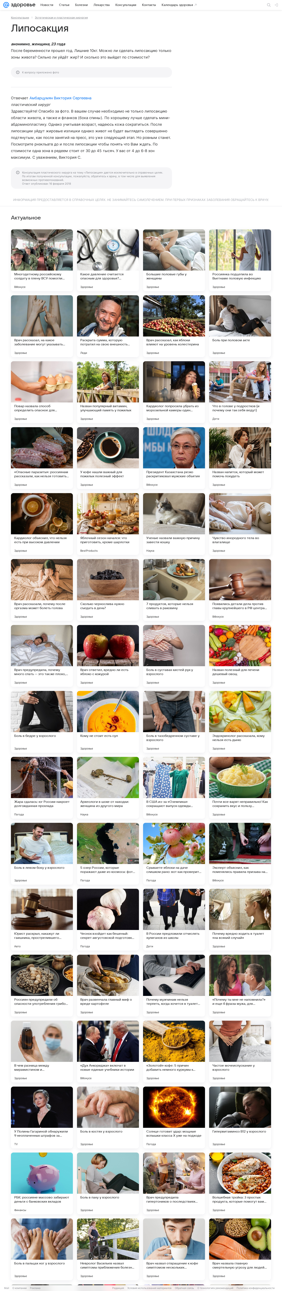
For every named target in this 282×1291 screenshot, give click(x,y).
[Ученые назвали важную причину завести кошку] (174, 524)
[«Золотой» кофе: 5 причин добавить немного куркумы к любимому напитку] (174, 1051)
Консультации (20, 17)
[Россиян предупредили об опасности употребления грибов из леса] (42, 986)
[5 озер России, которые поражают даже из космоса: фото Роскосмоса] (108, 854)
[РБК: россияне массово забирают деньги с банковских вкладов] (42, 1183)
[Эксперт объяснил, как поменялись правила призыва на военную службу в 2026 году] (240, 854)
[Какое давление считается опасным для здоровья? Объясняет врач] (108, 260)
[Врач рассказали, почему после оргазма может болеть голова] (42, 590)
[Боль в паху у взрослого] (108, 1183)
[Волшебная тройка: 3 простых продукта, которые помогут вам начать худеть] (240, 1183)
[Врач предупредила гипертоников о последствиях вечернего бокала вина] (174, 1183)
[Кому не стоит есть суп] (108, 722)
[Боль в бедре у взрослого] (42, 722)
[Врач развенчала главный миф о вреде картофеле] (108, 986)
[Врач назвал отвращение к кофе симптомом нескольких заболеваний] (174, 1249)
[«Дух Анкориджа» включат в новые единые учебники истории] (108, 1051)
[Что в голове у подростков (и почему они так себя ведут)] (240, 392)
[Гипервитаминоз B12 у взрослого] (240, 1117)
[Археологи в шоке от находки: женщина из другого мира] (108, 788)
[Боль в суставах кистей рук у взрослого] (174, 656)
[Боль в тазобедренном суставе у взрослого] (174, 722)
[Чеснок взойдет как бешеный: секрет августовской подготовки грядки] (108, 920)
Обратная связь (184, 1288)
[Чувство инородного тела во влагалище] (240, 524)
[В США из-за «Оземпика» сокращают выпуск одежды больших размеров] (174, 788)
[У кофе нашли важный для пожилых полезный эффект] (108, 458)
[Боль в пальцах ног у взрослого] (42, 1249)
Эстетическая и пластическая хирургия (61, 17)
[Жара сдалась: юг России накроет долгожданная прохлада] (42, 788)
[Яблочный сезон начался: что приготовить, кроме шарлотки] (108, 524)
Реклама (35, 1288)
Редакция (118, 1288)
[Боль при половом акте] (240, 326)
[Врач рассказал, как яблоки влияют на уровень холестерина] (174, 326)
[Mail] (6, 5)
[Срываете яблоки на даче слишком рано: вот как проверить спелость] (174, 854)
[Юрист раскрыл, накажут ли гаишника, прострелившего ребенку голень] (42, 920)
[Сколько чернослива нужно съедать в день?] (108, 590)
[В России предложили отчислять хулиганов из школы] (174, 920)
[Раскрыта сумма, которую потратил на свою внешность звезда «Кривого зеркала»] (108, 326)
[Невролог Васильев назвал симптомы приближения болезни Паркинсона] (108, 1249)
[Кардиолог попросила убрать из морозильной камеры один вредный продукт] (174, 392)
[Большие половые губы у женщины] (174, 260)
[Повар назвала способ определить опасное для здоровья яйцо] (42, 392)
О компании (19, 1288)
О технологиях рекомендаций (215, 1288)
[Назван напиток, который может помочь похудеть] (240, 458)
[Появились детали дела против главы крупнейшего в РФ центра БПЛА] (240, 590)
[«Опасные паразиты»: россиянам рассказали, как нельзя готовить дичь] (42, 458)
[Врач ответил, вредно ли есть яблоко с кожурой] (108, 656)
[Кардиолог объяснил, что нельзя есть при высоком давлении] (42, 524)
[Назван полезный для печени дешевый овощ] (240, 656)
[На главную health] (22, 5)
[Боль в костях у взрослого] (108, 1117)
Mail (6, 1288)
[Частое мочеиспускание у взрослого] (240, 1051)
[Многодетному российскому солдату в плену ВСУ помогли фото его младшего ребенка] (42, 260)
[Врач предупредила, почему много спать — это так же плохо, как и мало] (42, 656)
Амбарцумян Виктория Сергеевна (61, 98)
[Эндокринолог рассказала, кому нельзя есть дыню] (240, 722)
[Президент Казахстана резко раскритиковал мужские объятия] (174, 458)
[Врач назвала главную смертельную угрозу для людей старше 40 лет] (240, 1249)
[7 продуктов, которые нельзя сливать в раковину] (174, 590)
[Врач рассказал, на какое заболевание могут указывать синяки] (42, 326)
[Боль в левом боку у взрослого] (42, 854)
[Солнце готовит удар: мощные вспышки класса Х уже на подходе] (174, 1117)
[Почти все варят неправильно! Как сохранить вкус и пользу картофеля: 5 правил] (240, 788)
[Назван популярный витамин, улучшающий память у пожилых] (108, 392)
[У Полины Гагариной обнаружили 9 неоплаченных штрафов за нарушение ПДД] (42, 1117)
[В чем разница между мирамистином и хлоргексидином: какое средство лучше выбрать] (42, 1051)
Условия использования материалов (149, 1288)
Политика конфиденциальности (256, 1288)
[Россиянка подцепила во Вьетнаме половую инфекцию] (240, 260)
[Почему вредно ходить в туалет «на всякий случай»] (240, 920)
